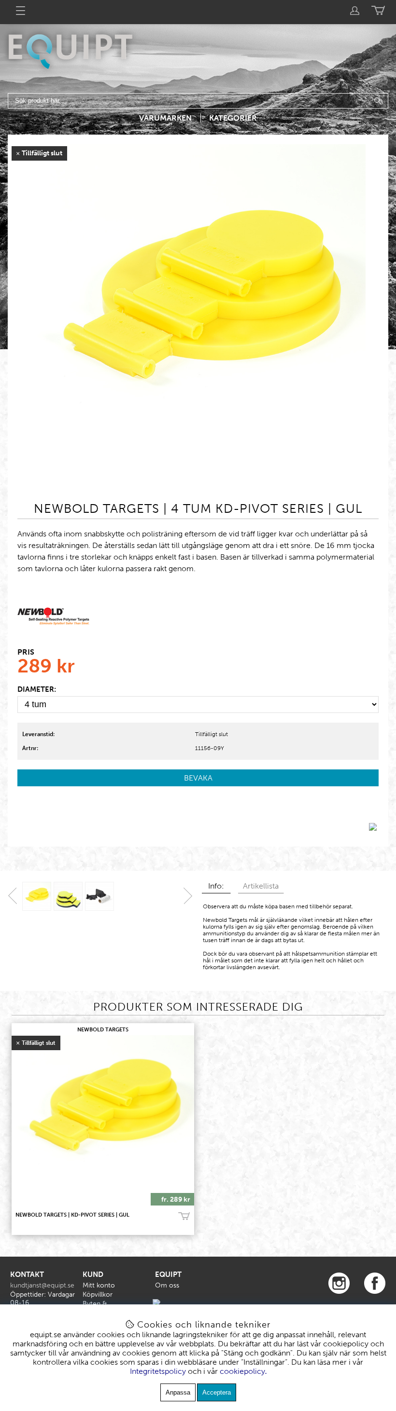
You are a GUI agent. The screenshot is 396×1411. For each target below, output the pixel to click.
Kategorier (233, 118)
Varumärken (165, 118)
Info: (216, 885)
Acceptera (216, 1392)
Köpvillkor (98, 1294)
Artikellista (261, 885)
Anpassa (178, 1392)
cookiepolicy (242, 1371)
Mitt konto (99, 1285)
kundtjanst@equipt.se (42, 1285)
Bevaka (198, 777)
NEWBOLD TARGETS (102, 1030)
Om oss (167, 1285)
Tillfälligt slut (211, 734)
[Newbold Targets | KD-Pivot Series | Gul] (198, 482)
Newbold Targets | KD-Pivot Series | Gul (72, 1215)
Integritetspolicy (158, 1371)
